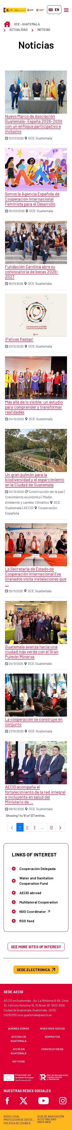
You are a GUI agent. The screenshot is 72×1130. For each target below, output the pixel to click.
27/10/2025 (16, 731)
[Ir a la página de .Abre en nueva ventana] (15, 9)
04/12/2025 (16, 419)
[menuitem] (18, 1028)
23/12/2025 (16, 346)
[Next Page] (60, 827)
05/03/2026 (17, 211)
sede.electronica (33, 969)
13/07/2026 (16, 138)
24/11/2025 (16, 663)
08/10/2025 (16, 809)
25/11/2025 (16, 591)
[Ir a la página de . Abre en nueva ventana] (30, 9)
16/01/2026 (16, 283)
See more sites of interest (36, 947)
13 (53, 828)
